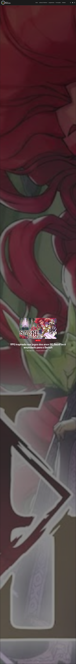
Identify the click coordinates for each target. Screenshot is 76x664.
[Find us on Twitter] (70, 2)
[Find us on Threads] (74, 2)
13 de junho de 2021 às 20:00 (41, 350)
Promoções (58, 2)
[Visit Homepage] (9, 2)
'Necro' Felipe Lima (30, 350)
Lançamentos (51, 2)
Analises (64, 2)
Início (36, 2)
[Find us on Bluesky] (72, 2)
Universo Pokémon (43, 2)
